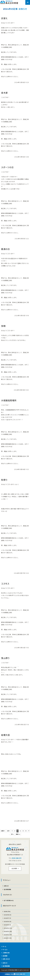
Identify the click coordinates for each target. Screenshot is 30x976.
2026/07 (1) (7, 918)
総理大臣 (5, 735)
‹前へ (8, 831)
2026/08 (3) (7, 915)
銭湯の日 (5, 249)
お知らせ (6, 886)
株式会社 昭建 (13, 970)
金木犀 (4, 93)
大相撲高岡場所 (8, 400)
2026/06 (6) (7, 921)
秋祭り (4, 480)
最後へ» (18, 834)
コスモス (5, 583)
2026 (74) (7, 911)
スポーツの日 (7, 167)
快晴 (3, 326)
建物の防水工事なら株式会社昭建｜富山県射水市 (9, 2)
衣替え (4, 18)
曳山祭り (5, 658)
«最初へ (3, 831)
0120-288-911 (16, 858)
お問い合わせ (6, 959)
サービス (5, 949)
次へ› (12, 834)
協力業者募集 (7, 889)
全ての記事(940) (9, 900)
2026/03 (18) (8, 931)
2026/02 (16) (8, 934)
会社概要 (14, 868)
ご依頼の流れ (6, 953)
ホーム (4, 946)
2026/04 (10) (8, 928)
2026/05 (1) (7, 925)
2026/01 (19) (8, 938)
